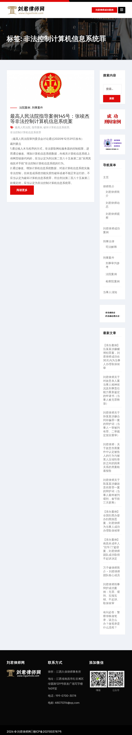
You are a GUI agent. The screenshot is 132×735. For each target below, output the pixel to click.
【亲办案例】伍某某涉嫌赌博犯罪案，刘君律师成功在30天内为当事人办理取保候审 (111, 357)
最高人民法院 (22, 127)
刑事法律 (108, 241)
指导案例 (37, 127)
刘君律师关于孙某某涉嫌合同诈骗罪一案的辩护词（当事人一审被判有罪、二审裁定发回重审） (111, 424)
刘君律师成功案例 (104, 10)
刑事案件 (37, 107)
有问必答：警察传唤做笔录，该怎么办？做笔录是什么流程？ (111, 620)
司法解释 (111, 246)
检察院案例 (113, 281)
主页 (106, 177)
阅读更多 (22, 190)
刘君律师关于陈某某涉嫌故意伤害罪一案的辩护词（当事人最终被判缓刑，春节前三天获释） (111, 491)
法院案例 (24, 107)
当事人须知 (110, 292)
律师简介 (108, 186)
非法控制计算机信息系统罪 (25, 132)
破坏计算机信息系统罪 (56, 127)
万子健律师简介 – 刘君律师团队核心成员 (111, 571)
